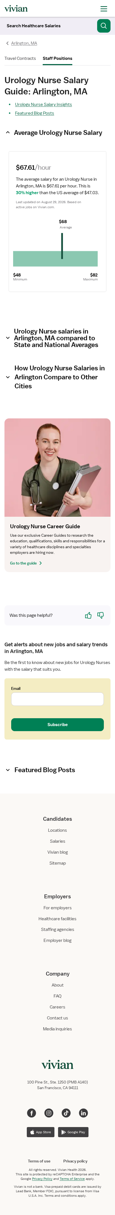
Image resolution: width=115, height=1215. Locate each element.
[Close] (103, 24)
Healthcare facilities (57, 919)
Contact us (57, 1018)
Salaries (57, 841)
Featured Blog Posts (34, 113)
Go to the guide (23, 563)
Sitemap (57, 863)
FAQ (57, 996)
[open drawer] (104, 8)
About (58, 985)
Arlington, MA (24, 43)
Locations (57, 830)
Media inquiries (57, 1029)
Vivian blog (57, 852)
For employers (58, 908)
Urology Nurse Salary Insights (43, 104)
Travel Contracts (20, 58)
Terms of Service (72, 1179)
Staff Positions (57, 58)
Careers (57, 1007)
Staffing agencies (57, 929)
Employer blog (57, 940)
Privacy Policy (42, 1179)
